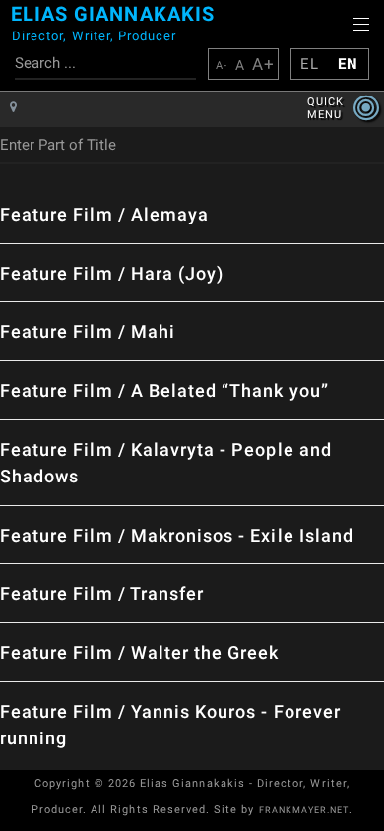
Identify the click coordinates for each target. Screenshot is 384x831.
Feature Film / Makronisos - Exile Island (176, 535)
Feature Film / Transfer (102, 593)
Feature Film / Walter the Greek (140, 652)
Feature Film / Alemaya (104, 214)
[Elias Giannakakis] (6, 29)
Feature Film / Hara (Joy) (112, 273)
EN (348, 64)
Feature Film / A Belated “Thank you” (164, 390)
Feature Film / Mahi (87, 331)
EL (309, 64)
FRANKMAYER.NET (304, 810)
